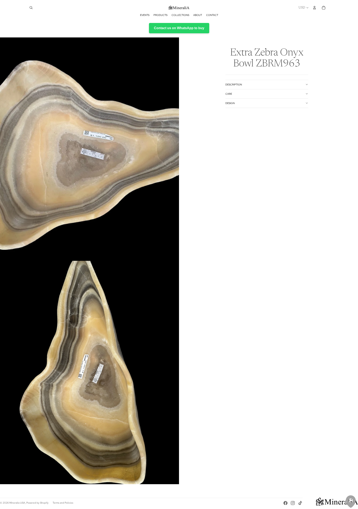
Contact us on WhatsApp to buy (179, 28)
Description (233, 84)
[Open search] (31, 7)
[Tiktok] (300, 503)
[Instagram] (292, 503)
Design (230, 103)
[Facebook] (285, 503)
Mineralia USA (17, 502)
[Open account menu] (314, 7)
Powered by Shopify (37, 502)
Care (228, 93)
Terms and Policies (63, 502)
